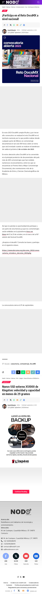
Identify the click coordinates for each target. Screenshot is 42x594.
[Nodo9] (12, 2)
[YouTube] (23, 577)
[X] (16, 559)
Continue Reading (21, 492)
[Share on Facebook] (7, 25)
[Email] (17, 25)
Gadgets (6, 382)
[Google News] (36, 559)
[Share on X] (10, 25)
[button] (4, 2)
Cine (4, 10)
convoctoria (15, 364)
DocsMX (33, 364)
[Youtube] (26, 559)
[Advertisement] (21, 107)
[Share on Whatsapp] (14, 25)
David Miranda (12, 30)
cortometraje (24, 364)
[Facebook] (6, 559)
